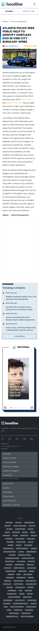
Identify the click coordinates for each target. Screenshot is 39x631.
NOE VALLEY (7, 584)
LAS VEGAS (7, 568)
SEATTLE (33, 603)
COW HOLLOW (21, 542)
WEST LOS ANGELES (27, 616)
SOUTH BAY (9, 522)
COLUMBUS (10, 542)
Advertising (7, 492)
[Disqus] (19, 249)
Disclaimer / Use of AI (11, 505)
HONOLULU (31, 561)
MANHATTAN (22, 571)
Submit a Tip (8, 484)
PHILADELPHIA (20, 587)
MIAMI (19, 574)
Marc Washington (11, 46)
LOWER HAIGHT (10, 571)
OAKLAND (8, 526)
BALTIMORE (16, 532)
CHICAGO (34, 535)
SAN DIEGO (6, 603)
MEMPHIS (11, 574)
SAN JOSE (18, 522)
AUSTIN (7, 532)
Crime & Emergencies (18, 21)
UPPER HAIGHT (26, 613)
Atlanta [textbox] (9, 11)
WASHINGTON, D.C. (12, 616)
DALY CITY (32, 526)
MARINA (31, 571)
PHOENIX (30, 587)
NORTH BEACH (18, 584)
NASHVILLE (7, 581)
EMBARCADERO (31, 551)
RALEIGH (30, 594)
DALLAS (30, 542)
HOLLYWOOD (21, 561)
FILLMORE (12, 555)
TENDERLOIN (18, 610)
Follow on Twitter (9, 458)
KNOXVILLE (30, 564)
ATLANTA (30, 529)
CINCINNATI (9, 539)
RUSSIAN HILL (27, 597)
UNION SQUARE (14, 613)
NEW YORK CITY (31, 581)
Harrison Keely (18, 50)
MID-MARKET (28, 574)
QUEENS (21, 594)
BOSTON (25, 532)
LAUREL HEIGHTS (19, 568)
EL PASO (21, 551)
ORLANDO (9, 587)
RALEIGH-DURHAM (14, 597)
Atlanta (5, 21)
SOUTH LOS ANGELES (17, 607)
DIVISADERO (28, 545)
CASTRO (15, 535)
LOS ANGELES (31, 568)
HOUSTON (9, 564)
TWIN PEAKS (29, 610)
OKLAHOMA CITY (31, 584)
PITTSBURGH (12, 590)
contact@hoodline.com (10, 446)
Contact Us (7, 475)
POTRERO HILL (11, 594)
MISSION (31, 577)
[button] (5, 407)
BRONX (32, 532)
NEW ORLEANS (18, 581)
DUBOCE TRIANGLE (22, 548)
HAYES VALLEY (9, 561)
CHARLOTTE (24, 535)
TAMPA (9, 610)
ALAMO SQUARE (20, 529)
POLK (20, 590)
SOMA (5, 607)
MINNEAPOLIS (21, 577)
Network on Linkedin (11, 467)
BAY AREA (9, 529)
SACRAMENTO (8, 600)
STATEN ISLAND (31, 607)
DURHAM (33, 548)
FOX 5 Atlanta (27, 100)
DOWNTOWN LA (8, 548)
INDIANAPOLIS (19, 564)
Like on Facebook (9, 462)
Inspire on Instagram (11, 471)
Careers (6, 488)
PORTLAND (28, 590)
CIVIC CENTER (19, 539)
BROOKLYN (6, 535)
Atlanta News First (14, 103)
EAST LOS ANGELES (10, 551)
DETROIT (19, 545)
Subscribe (7, 454)
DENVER (10, 545)
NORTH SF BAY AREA (20, 526)
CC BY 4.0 (26, 50)
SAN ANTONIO (32, 600)
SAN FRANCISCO (29, 522)
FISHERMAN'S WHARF (12, 558)
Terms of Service (9, 501)
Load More (19, 336)
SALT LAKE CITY (20, 600)
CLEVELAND (31, 539)
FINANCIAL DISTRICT (24, 555)
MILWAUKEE (10, 577)
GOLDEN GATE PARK (28, 558)
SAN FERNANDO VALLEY (20, 603)
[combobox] (10, 11)
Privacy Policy (8, 496)
